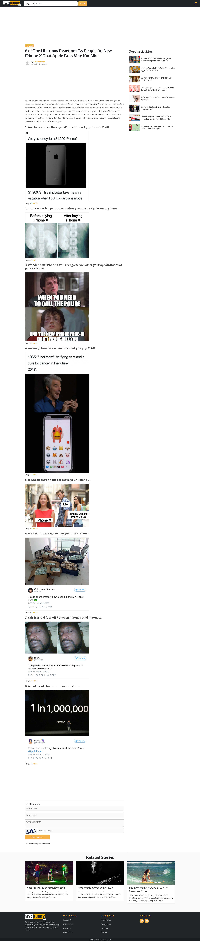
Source (34, 203)
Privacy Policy (68, 924)
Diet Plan (104, 928)
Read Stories (106, 920)
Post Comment (37, 837)
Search (82, 3)
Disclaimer (67, 928)
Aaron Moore (39, 61)
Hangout (29, 46)
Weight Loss (106, 924)
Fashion (104, 932)
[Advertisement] (100, 24)
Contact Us (67, 920)
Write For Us (68, 932)
